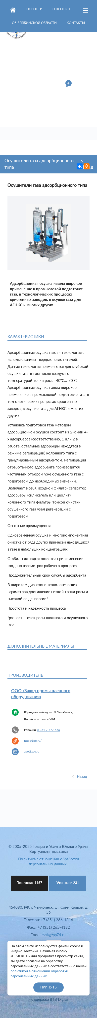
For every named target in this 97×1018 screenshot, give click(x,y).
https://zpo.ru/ (33, 740)
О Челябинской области (34, 23)
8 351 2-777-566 (48, 729)
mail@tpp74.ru (53, 935)
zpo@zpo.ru (32, 751)
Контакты (76, 23)
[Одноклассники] (87, 166)
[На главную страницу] (13, 9)
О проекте (61, 9)
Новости (34, 9)
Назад (82, 777)
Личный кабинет (47, 84)
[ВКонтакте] (80, 166)
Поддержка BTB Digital (49, 999)
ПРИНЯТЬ (48, 987)
